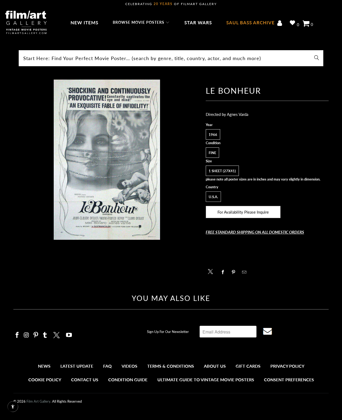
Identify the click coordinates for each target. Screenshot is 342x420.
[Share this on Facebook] (224, 272)
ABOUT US (215, 365)
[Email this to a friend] (246, 272)
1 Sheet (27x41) (222, 171)
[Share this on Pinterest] (235, 272)
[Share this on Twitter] (212, 271)
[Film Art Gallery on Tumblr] (45, 335)
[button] (141, 22)
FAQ (107, 365)
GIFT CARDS (248, 365)
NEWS (44, 365)
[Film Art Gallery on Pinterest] (36, 335)
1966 (213, 134)
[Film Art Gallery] (26, 23)
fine (212, 153)
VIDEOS (129, 365)
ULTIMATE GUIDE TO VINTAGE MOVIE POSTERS (205, 379)
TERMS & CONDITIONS (170, 365)
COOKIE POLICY (44, 379)
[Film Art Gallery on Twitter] (57, 334)
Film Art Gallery (38, 401)
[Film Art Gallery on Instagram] (27, 335)
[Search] (316, 58)
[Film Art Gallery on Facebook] (17, 335)
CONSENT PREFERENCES (289, 379)
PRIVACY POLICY (287, 365)
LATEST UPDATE (76, 365)
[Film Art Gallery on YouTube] (69, 335)
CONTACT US (84, 379)
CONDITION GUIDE (127, 379)
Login (280, 23)
